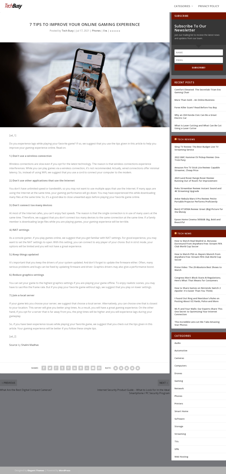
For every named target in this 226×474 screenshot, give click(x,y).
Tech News (184, 233)
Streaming (180, 433)
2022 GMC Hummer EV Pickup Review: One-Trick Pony (197, 158)
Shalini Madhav (30, 345)
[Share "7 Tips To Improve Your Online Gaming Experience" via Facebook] (44, 368)
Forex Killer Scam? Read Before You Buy (195, 107)
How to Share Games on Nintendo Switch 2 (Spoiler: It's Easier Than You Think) (197, 289)
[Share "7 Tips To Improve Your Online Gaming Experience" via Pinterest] (68, 368)
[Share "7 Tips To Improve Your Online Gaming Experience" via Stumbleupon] (87, 368)
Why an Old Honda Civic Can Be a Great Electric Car (195, 116)
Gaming (178, 380)
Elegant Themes (36, 470)
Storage (178, 426)
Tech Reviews (186, 139)
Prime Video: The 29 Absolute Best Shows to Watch (198, 268)
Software (179, 418)
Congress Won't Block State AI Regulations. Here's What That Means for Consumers (197, 279)
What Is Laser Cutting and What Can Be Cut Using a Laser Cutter (198, 127)
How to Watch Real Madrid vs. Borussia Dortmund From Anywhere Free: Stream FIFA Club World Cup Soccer (198, 243)
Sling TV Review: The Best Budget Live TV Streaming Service (196, 148)
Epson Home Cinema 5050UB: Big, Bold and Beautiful (197, 221)
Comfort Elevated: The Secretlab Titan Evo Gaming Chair (197, 91)
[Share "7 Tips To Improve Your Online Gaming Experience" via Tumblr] (62, 368)
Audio (177, 343)
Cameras (179, 358)
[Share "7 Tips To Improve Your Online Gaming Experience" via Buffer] (81, 368)
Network (179, 388)
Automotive (180, 350)
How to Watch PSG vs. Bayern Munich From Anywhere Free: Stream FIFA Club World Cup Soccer (197, 257)
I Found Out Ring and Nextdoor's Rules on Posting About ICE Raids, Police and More (196, 300)
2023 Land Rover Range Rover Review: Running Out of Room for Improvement (195, 179)
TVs (176, 441)
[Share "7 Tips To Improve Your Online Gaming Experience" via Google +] (56, 368)
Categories (182, 6)
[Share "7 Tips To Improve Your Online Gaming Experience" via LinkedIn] (74, 368)
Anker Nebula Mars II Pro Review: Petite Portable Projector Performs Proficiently (196, 200)
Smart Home (181, 411)
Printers (178, 403)
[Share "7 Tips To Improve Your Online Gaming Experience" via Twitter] (50, 368)
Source (13, 345)
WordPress (64, 470)
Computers (180, 365)
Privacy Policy (208, 6)
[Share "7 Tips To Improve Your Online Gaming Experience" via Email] (93, 368)
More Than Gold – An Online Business (194, 99)
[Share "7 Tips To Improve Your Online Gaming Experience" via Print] (99, 368)
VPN (176, 449)
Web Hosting (181, 456)
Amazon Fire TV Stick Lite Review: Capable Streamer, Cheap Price (197, 169)
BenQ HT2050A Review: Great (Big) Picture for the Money (198, 210)
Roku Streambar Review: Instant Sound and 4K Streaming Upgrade (197, 190)
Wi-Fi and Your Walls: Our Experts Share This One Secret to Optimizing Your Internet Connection (198, 311)
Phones (96, 30)
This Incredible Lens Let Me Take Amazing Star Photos (197, 323)
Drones (178, 373)
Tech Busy (68, 30)
